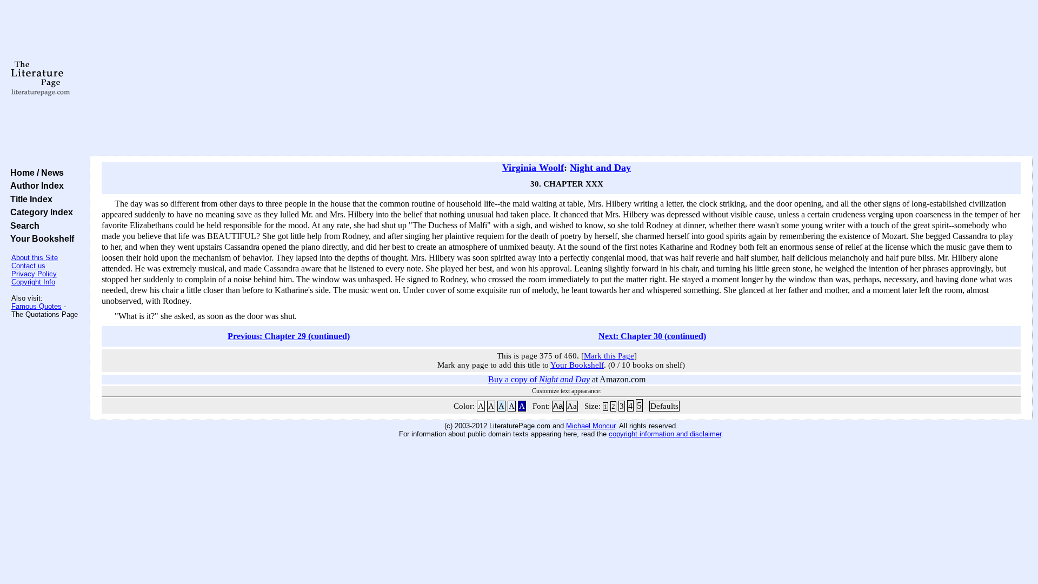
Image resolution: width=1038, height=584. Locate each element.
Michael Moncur (590, 426)
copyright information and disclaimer (665, 434)
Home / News (35, 172)
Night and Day (600, 167)
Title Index (29, 199)
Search (22, 225)
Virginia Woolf (533, 167)
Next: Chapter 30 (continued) (652, 336)
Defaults (664, 406)
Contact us (28, 266)
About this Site (34, 258)
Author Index (35, 185)
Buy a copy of (539, 379)
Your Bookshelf (40, 238)
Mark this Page (609, 355)
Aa (558, 406)
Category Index (39, 212)
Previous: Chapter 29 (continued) (289, 336)
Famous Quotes (36, 306)
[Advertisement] (561, 78)
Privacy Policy (34, 274)
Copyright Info (33, 282)
